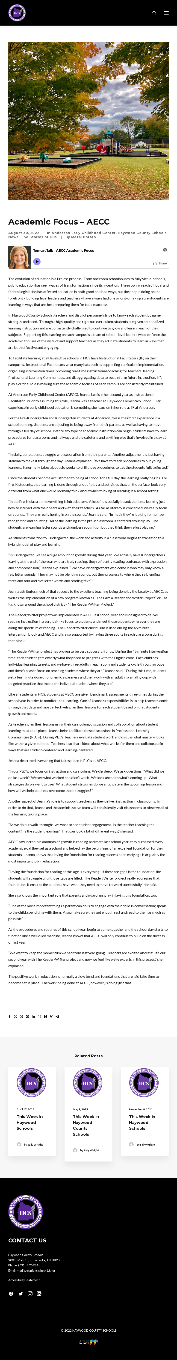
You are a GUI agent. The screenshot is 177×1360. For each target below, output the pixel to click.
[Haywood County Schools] (17, 12)
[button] (166, 13)
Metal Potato (83, 237)
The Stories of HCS (39, 237)
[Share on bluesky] (45, 1016)
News (13, 237)
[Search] (152, 13)
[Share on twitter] (15, 1016)
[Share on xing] (51, 1016)
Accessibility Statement (24, 1280)
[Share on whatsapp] (39, 1016)
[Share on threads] (21, 1016)
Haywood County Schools (142, 233)
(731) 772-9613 (29, 1265)
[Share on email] (57, 1016)
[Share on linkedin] (33, 1016)
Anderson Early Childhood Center (84, 233)
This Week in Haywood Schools (30, 1122)
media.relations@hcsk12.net (36, 1270)
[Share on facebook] (9, 1016)
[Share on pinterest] (27, 1016)
